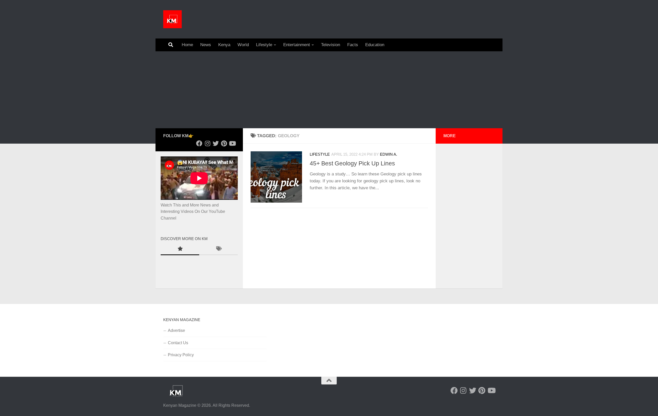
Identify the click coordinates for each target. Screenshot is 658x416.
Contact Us (178, 343)
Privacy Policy (181, 355)
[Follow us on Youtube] (232, 143)
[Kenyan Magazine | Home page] (172, 19)
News (205, 44)
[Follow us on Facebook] (199, 143)
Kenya (224, 44)
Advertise (176, 330)
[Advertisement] (329, 90)
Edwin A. (388, 154)
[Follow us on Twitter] (216, 143)
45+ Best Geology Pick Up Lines (352, 163)
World (243, 44)
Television (330, 44)
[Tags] (218, 249)
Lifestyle (264, 44)
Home (187, 44)
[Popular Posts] (180, 249)
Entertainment (296, 44)
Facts (352, 44)
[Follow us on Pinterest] (224, 143)
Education (374, 44)
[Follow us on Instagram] (207, 143)
